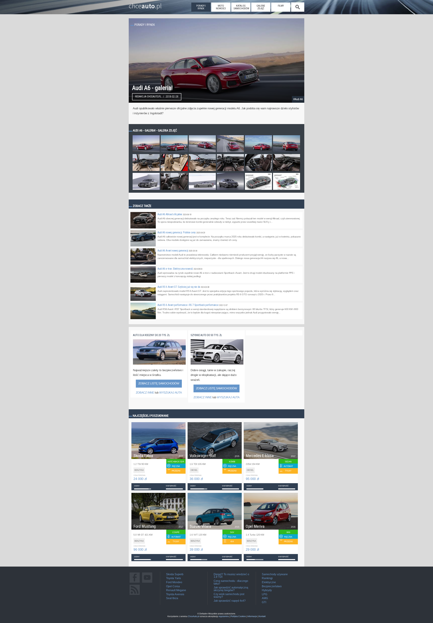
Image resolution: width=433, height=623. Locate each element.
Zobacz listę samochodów (158, 383)
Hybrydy (267, 590)
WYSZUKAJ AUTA (170, 392)
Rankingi (267, 578)
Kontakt (262, 616)
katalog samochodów (241, 7)
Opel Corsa (173, 586)
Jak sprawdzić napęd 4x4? (230, 600)
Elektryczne (269, 582)
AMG (265, 598)
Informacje (252, 616)
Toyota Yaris (173, 578)
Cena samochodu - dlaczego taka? (231, 582)
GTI (264, 602)
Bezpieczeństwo (272, 586)
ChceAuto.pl (193, 616)
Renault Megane (176, 590)
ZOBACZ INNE (145, 392)
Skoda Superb (174, 574)
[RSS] (135, 594)
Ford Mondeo (174, 582)
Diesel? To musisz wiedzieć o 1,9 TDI (231, 575)
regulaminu (224, 616)
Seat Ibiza (172, 598)
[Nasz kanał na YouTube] (147, 582)
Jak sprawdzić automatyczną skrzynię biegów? (231, 589)
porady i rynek (201, 7)
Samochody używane (275, 574)
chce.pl (145, 4)
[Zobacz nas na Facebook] (135, 582)
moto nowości (221, 7)
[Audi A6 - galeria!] (146, 152)
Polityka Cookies (238, 616)
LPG (264, 594)
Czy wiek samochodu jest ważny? (229, 595)
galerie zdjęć (261, 7)
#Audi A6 (298, 99)
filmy (281, 5)
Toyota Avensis (175, 594)
